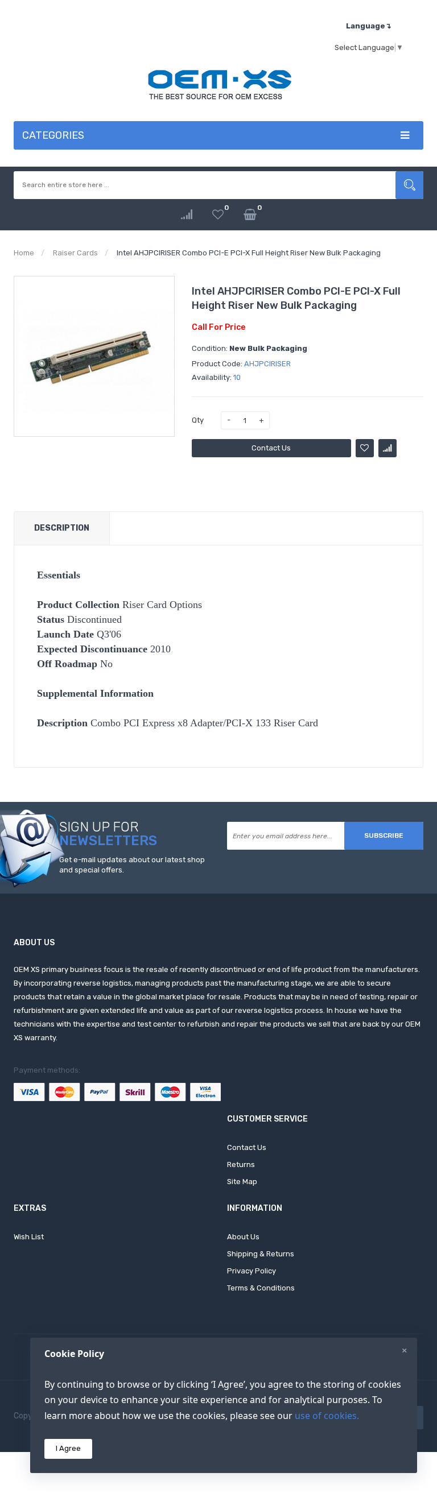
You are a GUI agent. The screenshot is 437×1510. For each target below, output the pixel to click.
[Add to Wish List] (365, 448)
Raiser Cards (75, 253)
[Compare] (186, 215)
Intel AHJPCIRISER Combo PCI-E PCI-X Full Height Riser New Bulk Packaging (249, 253)
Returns (241, 1164)
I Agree (68, 1448)
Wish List (29, 1236)
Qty (198, 420)
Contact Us (271, 448)
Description (61, 528)
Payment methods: (47, 1070)
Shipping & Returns (260, 1254)
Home (24, 253)
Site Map (242, 1181)
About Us (243, 1236)
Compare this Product (387, 448)
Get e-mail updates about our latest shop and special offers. (132, 865)
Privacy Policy (251, 1271)
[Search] (409, 185)
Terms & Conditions (261, 1288)
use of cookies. (327, 1415)
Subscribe (383, 835)
